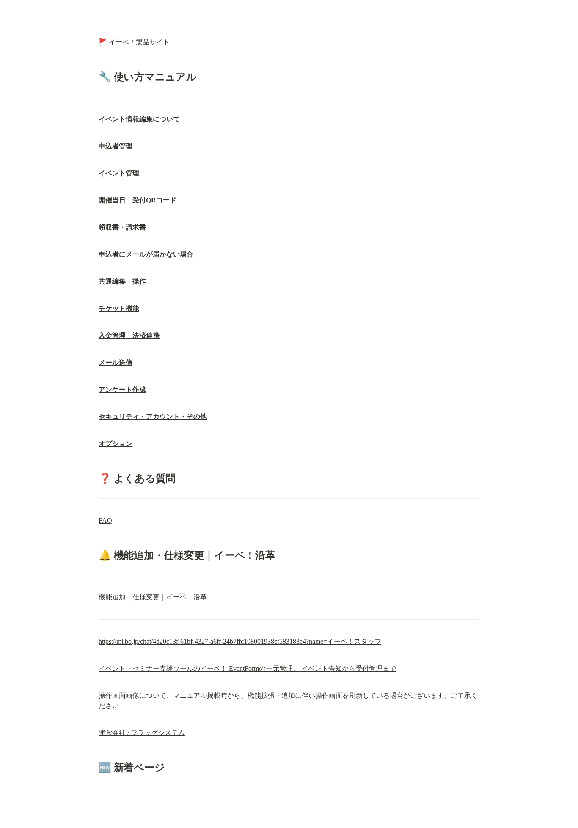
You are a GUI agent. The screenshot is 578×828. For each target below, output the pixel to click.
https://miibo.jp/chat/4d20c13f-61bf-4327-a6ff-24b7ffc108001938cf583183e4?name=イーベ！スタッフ (240, 641)
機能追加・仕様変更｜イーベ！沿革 (153, 597)
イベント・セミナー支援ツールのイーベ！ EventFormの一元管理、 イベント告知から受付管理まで (247, 668)
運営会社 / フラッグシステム (142, 732)
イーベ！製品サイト (139, 42)
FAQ (105, 520)
